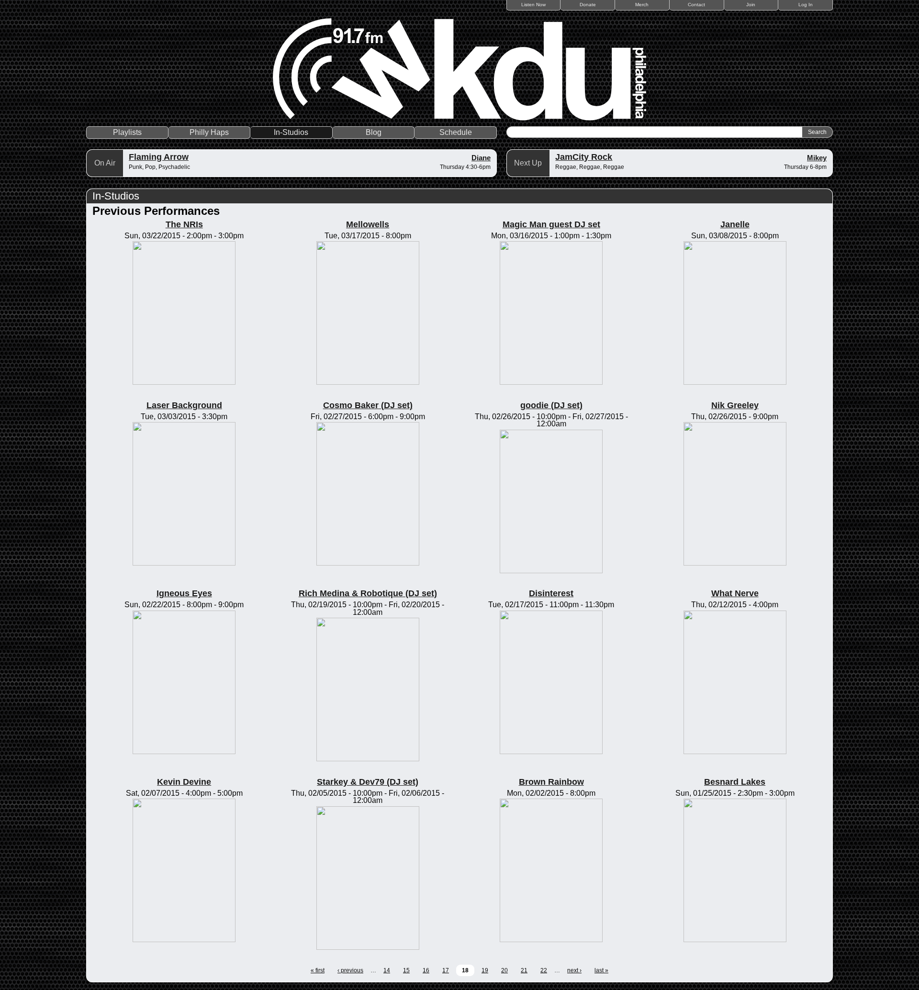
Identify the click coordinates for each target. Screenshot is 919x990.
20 (504, 970)
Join (750, 4)
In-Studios (291, 132)
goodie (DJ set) (551, 405)
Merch (642, 4)
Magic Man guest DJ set (551, 224)
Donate (588, 4)
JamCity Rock (583, 157)
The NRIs (184, 224)
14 (386, 970)
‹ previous (350, 970)
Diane (481, 158)
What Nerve (735, 593)
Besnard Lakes (734, 782)
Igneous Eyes (184, 593)
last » (601, 970)
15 (406, 970)
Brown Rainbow (551, 782)
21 (524, 970)
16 (426, 970)
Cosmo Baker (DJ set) (368, 405)
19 (485, 970)
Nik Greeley (735, 405)
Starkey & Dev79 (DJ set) (367, 782)
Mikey (817, 158)
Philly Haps (209, 132)
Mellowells (367, 224)
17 (445, 970)
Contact (696, 4)
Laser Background (184, 405)
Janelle (735, 224)
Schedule (455, 132)
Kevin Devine (184, 782)
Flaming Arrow (159, 157)
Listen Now (533, 4)
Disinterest (551, 593)
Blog (373, 132)
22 (543, 970)
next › (574, 970)
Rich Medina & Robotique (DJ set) (368, 593)
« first (318, 970)
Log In (805, 4)
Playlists (127, 132)
